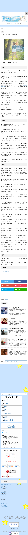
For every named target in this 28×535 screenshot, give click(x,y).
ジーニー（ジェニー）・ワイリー (9, 489)
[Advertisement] (14, 6)
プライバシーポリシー (16, 519)
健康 (17, 517)
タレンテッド (4, 487)
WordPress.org (4, 506)
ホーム (13, 517)
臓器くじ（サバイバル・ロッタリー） (17, 339)
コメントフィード (5, 505)
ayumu (6, 299)
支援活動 (21, 517)
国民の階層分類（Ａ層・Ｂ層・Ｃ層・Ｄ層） (11, 484)
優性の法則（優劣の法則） (14, 308)
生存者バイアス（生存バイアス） (16, 328)
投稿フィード (4, 503)
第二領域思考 (11, 318)
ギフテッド (11, 349)
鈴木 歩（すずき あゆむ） (9, 432)
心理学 (19, 518)
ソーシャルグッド (6, 271)
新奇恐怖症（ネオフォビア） (11, 361)
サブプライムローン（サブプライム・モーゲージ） (16, 360)
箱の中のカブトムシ (5, 492)
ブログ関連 (9, 517)
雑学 (15, 518)
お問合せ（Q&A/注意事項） (10, 516)
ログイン (3, 502)
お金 (17, 516)
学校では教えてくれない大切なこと (14, 528)
